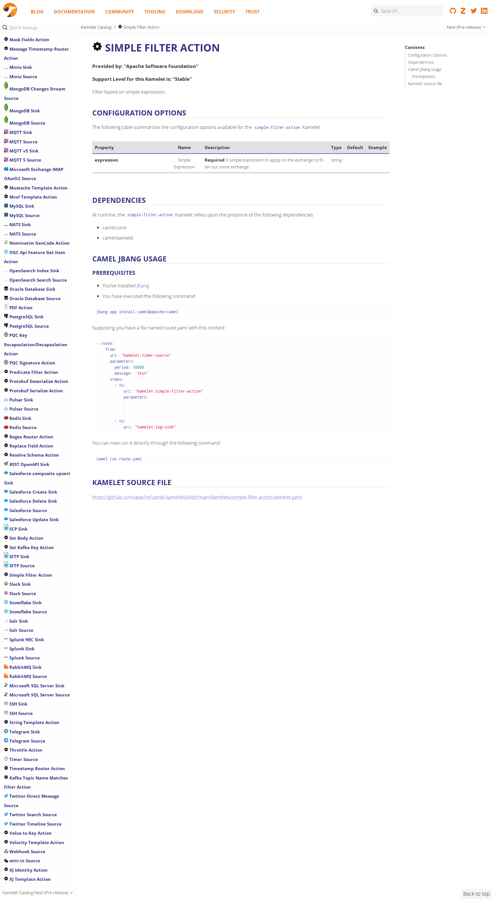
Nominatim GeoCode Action (38, 243)
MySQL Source (24, 215)
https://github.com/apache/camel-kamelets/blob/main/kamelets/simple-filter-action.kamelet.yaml (197, 497)
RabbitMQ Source (27, 676)
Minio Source (22, 76)
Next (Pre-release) (464, 27)
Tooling (154, 12)
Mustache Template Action (37, 187)
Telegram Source (26, 741)
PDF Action (20, 307)
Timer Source (23, 759)
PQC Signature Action (31, 363)
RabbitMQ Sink (25, 667)
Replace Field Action (30, 446)
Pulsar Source (23, 409)
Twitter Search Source (32, 814)
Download (190, 12)
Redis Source (22, 427)
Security (224, 12)
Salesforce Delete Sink (32, 501)
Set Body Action (25, 538)
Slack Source (22, 593)
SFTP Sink (18, 556)
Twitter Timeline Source (35, 823)
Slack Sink (19, 584)
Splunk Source (24, 658)
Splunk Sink (21, 649)
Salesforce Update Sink (33, 519)
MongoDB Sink (24, 111)
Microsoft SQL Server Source (39, 695)
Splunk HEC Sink (26, 639)
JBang (143, 285)
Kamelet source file (425, 83)
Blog (37, 12)
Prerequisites (424, 76)
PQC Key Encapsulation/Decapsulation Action (35, 344)
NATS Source (22, 233)
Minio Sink (20, 67)
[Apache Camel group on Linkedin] (484, 12)
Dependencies (421, 62)
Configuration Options (427, 55)
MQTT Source (23, 141)
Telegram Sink (24, 731)
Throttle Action (25, 750)
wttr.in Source (24, 860)
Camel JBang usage (425, 69)
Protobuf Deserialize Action (38, 381)
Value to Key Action (30, 833)
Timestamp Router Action (36, 768)
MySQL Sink (21, 206)
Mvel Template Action (32, 197)
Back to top (476, 893)
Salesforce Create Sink (32, 492)
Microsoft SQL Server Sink (36, 685)
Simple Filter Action (30, 575)
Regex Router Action (30, 436)
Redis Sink (19, 418)
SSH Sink (17, 704)
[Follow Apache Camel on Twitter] (474, 12)
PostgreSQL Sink (26, 317)
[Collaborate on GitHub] (453, 12)
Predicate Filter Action (33, 372)
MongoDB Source (26, 123)
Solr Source (20, 630)
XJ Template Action (29, 879)
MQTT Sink (20, 132)
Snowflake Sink (25, 602)
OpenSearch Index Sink (33, 270)
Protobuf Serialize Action (35, 390)
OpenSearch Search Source (37, 280)
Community (119, 12)
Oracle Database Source (34, 298)
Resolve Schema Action (33, 455)
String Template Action (33, 722)
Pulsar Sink (20, 400)
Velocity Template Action (36, 842)
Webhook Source (26, 851)
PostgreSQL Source (28, 326)
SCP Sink (17, 528)
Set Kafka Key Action (31, 547)
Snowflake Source (27, 612)
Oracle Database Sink (31, 289)
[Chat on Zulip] (463, 12)
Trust (252, 12)
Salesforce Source (27, 510)
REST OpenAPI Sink (28, 464)
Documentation (74, 12)
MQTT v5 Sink (23, 151)
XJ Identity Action (28, 870)
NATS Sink (19, 224)
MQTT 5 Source (24, 160)
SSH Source (20, 713)
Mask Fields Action (28, 39)
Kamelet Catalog (96, 27)
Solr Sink (18, 621)
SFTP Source (21, 565)
